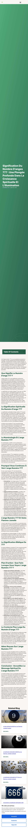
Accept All (14, 816)
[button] (20, 2)
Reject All (14, 824)
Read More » (6, 731)
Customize (14, 820)
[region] (14, 816)
